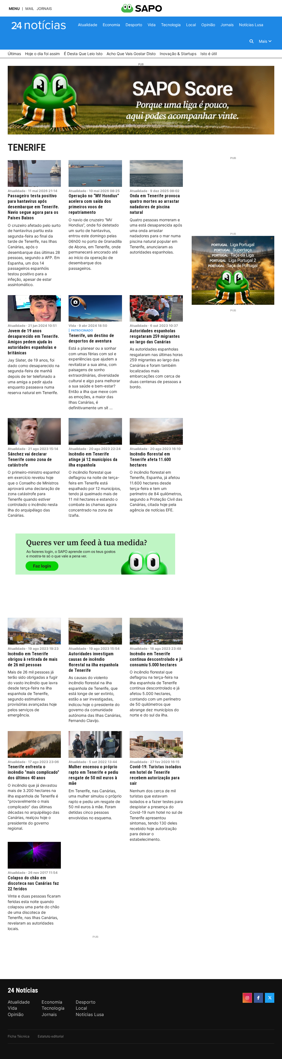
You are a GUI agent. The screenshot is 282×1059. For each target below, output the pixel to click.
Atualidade (16, 191)
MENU (14, 8)
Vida (72, 326)
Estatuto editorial (51, 1036)
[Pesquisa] (251, 41)
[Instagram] (247, 998)
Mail (29, 8)
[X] (269, 998)
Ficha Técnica (18, 1036)
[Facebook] (258, 998)
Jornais (44, 8)
